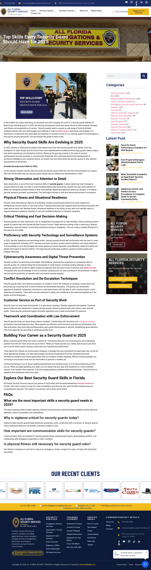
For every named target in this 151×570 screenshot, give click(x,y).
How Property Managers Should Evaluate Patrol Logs (133, 162)
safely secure (63, 131)
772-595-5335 (117, 245)
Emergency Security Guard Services (127, 104)
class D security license (121, 101)
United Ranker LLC (87, 565)
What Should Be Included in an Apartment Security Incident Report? (134, 177)
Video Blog (116, 132)
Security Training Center (121, 130)
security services (84, 383)
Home (33, 11)
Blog (113, 96)
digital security (90, 268)
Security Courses (66, 11)
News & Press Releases (121, 116)
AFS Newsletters (118, 93)
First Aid (114, 110)
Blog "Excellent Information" (123, 99)
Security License (118, 124)
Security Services (118, 127)
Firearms (115, 107)
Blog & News (96, 11)
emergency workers (87, 321)
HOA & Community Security (123, 113)
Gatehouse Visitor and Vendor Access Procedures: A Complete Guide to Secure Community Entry (133, 194)
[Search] (144, 76)
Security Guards (46, 11)
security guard (117, 121)
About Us (84, 11)
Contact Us (36, 13)
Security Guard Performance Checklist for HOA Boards (134, 147)
